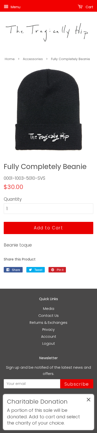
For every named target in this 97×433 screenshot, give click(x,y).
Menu (15, 6)
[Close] (89, 401)
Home (10, 59)
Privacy (48, 329)
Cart (89, 6)
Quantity (13, 199)
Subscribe (76, 384)
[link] (48, 412)
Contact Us (48, 315)
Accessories (33, 59)
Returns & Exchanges (48, 322)
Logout (48, 343)
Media (48, 308)
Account (48, 336)
